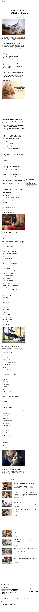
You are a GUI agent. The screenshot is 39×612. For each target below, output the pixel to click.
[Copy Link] (23, 17)
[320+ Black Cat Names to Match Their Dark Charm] (7, 486)
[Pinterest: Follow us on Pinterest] (35, 591)
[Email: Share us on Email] (21, 17)
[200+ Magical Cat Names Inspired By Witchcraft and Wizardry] (7, 542)
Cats (17, 8)
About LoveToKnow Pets (5, 598)
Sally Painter (19, 14)
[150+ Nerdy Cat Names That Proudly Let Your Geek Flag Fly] (7, 512)
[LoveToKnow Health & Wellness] (12, 604)
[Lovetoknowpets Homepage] (4, 1)
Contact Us (26, 598)
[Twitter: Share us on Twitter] (18, 17)
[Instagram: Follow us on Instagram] (37, 591)
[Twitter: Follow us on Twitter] (32, 591)
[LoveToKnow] (4, 604)
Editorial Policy (17, 598)
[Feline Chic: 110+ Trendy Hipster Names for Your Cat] (7, 533)
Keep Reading (16, 488)
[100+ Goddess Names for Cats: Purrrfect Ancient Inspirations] (7, 551)
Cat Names (20, 8)
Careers (22, 598)
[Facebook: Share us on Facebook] (16, 17)
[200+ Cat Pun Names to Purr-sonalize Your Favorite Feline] (7, 503)
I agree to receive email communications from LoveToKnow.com (30, 190)
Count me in (32, 187)
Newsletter (11, 598)
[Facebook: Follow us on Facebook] (30, 591)
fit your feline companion (13, 473)
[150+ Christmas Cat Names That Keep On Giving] (7, 560)
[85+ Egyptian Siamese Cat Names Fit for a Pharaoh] (7, 494)
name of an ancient (21, 153)
